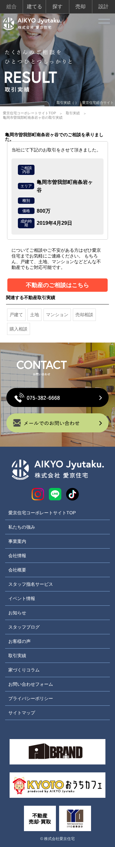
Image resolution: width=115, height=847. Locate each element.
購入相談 (18, 328)
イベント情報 (21, 598)
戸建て (16, 314)
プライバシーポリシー (30, 698)
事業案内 (17, 541)
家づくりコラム (24, 669)
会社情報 (17, 555)
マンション (57, 314)
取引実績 (73, 113)
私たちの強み (21, 527)
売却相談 (84, 314)
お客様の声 (19, 641)
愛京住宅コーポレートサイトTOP (29, 113)
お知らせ (17, 612)
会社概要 (17, 569)
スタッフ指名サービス (30, 584)
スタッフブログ (24, 627)
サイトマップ (21, 712)
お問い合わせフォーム (30, 684)
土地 (34, 314)
